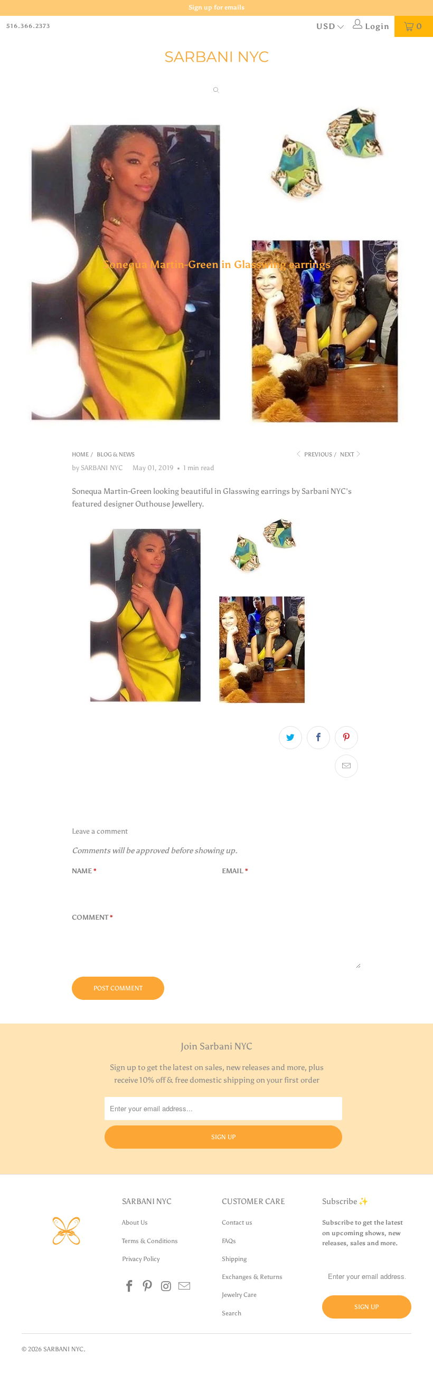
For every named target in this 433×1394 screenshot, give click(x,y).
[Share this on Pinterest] (346, 737)
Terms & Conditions (150, 1241)
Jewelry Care (239, 1294)
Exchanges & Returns (252, 1277)
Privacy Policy (140, 1259)
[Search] (217, 91)
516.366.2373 (28, 26)
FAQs (229, 1241)
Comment (92, 917)
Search (231, 1313)
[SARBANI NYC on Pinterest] (148, 1287)
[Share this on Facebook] (318, 737)
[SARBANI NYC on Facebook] (130, 1287)
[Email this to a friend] (346, 766)
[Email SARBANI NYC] (185, 1287)
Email (235, 871)
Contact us (237, 1222)
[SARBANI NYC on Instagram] (166, 1287)
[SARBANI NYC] (216, 57)
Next (347, 454)
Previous (317, 454)
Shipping (234, 1259)
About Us (135, 1222)
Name (84, 871)
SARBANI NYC (63, 1349)
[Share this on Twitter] (290, 737)
